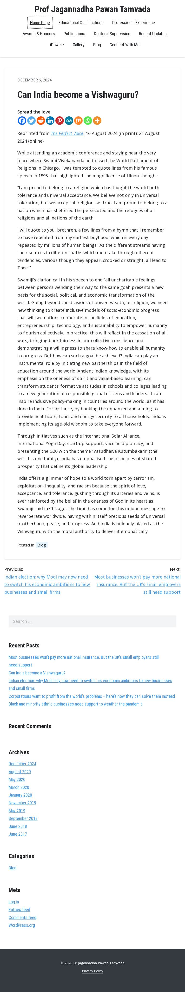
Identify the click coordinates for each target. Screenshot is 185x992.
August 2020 (20, 771)
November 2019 (22, 802)
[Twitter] (31, 120)
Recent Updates (153, 33)
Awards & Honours (39, 33)
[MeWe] (69, 120)
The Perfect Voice (67, 133)
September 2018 (23, 818)
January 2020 (20, 795)
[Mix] (78, 120)
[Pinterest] (59, 120)
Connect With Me (124, 44)
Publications (74, 33)
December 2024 (22, 763)
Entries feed (19, 909)
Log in (14, 901)
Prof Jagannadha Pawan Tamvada (93, 9)
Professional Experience (133, 22)
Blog (97, 44)
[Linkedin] (50, 120)
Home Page (40, 22)
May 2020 (17, 779)
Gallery (79, 44)
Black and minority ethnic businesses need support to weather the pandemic (76, 703)
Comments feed (22, 917)
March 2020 (19, 787)
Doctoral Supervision (112, 33)
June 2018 (18, 826)
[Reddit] (41, 120)
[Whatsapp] (88, 120)
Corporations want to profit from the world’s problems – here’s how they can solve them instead (92, 696)
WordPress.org (22, 925)
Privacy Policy (92, 971)
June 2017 (18, 834)
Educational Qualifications (81, 22)
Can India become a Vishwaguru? (37, 672)
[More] (97, 120)
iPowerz (57, 44)
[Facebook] (22, 120)
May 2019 (17, 810)
